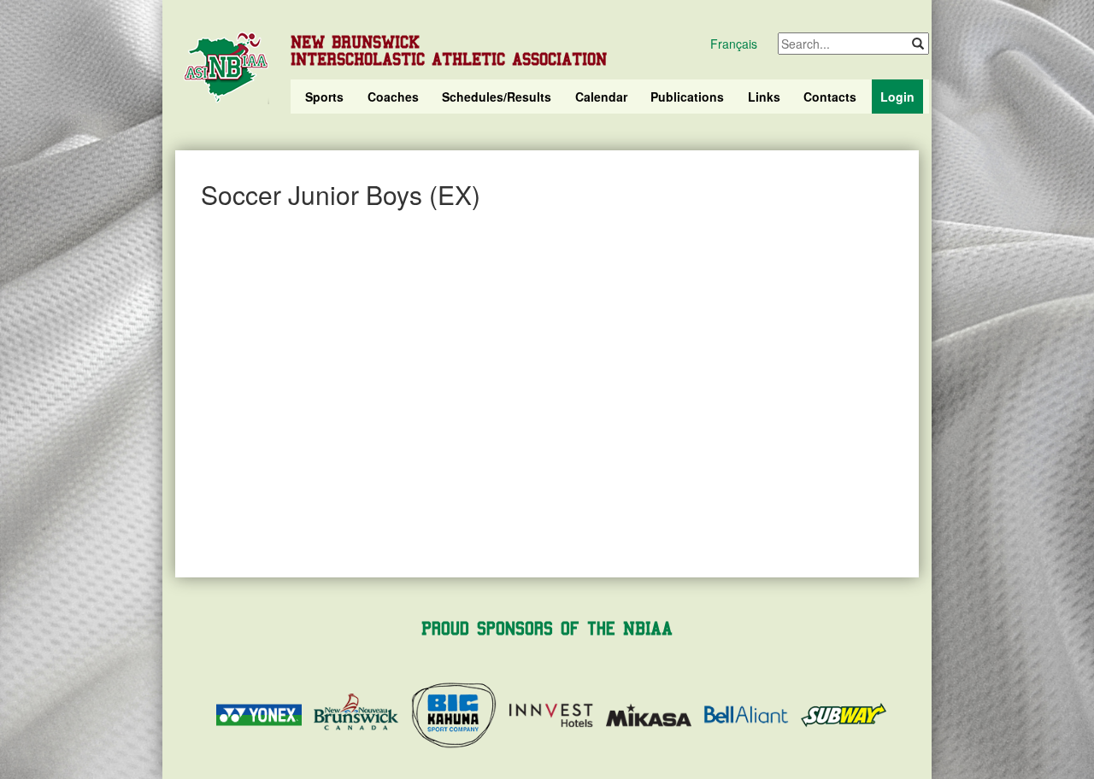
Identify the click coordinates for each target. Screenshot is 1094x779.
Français (733, 43)
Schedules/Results (496, 96)
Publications (687, 96)
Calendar (601, 96)
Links (764, 96)
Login (897, 96)
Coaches (393, 96)
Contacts (829, 96)
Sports (324, 96)
